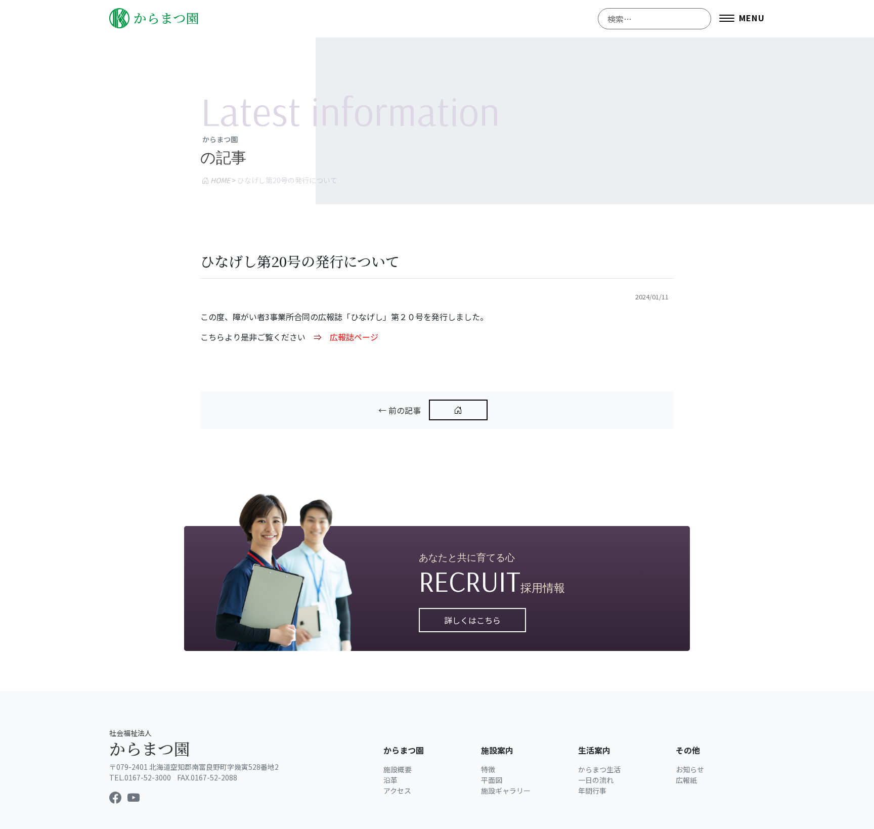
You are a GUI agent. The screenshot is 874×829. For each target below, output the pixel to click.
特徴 (488, 769)
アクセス (397, 791)
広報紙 (686, 780)
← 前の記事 (399, 410)
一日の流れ (596, 780)
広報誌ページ (354, 337)
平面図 (491, 780)
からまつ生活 (599, 769)
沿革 (390, 780)
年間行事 (592, 791)
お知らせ (690, 769)
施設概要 (397, 769)
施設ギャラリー (506, 791)
